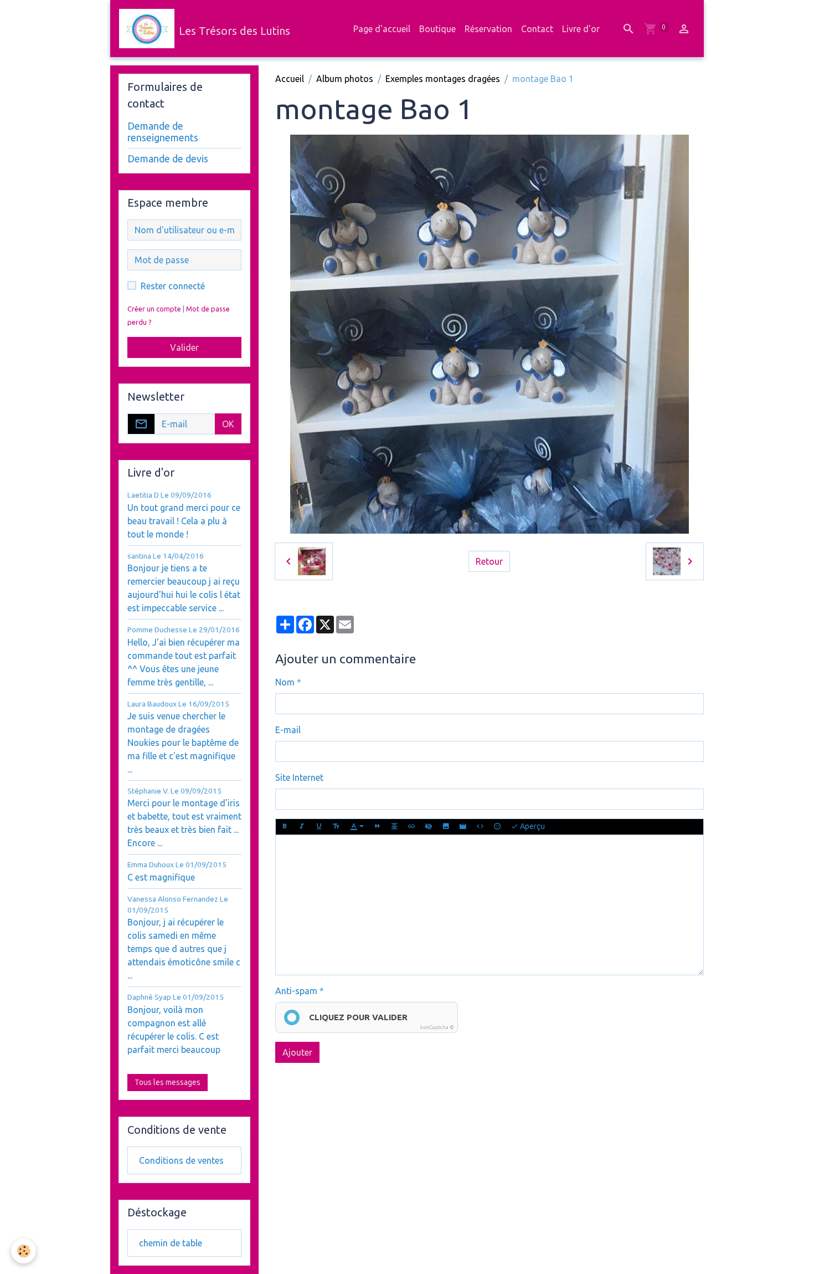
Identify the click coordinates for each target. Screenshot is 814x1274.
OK (228, 424)
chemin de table (170, 1243)
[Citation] (377, 827)
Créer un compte (154, 309)
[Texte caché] (428, 827)
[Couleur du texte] (357, 827)
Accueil (289, 79)
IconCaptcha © (437, 1027)
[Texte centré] (394, 827)
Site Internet (299, 777)
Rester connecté (173, 286)
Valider (184, 347)
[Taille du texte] (336, 827)
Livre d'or (581, 29)
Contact (537, 29)
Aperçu (531, 826)
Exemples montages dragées (442, 79)
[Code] (480, 827)
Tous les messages (167, 1082)
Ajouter (297, 1052)
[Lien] (411, 827)
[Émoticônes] (497, 827)
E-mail (288, 730)
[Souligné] (319, 827)
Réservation (488, 29)
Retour (489, 561)
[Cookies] (23, 1251)
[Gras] (284, 827)
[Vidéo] (463, 827)
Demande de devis (167, 159)
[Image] (446, 827)
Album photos (344, 79)
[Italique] (302, 827)
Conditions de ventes (181, 1160)
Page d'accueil (381, 29)
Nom (285, 682)
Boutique (437, 29)
